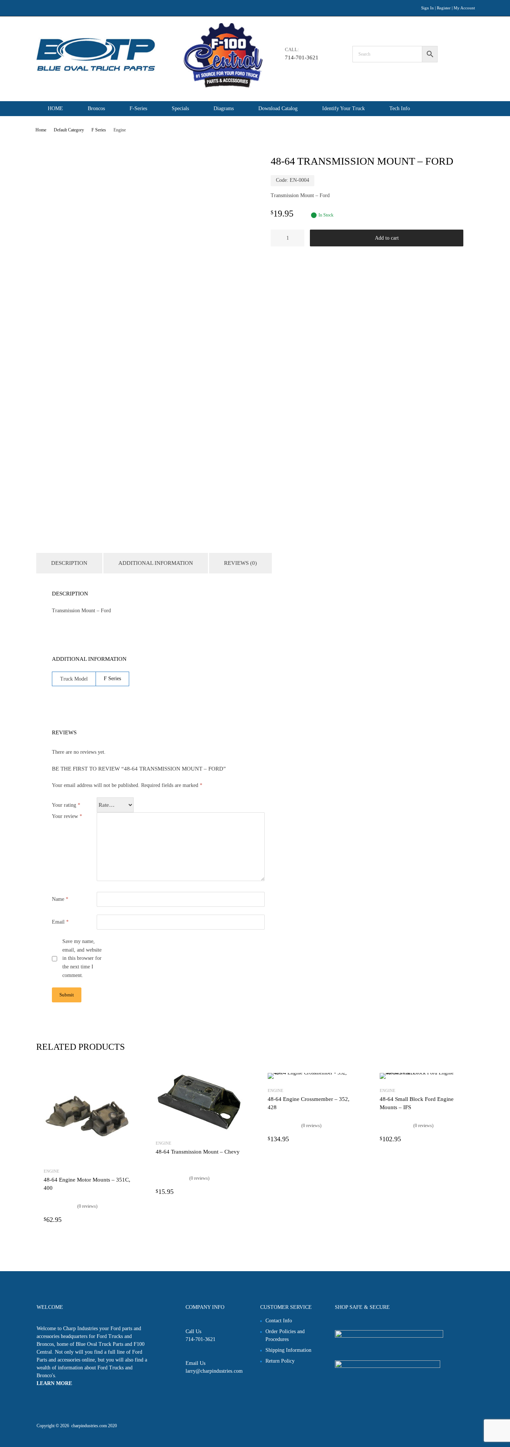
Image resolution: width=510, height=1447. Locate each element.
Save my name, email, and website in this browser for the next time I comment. (82, 958)
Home (40, 130)
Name (60, 899)
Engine (51, 1171)
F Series (98, 130)
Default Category (69, 130)
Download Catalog (278, 108)
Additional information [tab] (155, 563)
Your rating (66, 805)
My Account (464, 8)
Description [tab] (69, 563)
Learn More (54, 1383)
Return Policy (280, 1361)
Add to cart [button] (125, 1219)
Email (60, 922)
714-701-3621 (301, 57)
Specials (180, 108)
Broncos (96, 108)
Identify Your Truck (343, 108)
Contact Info (278, 1320)
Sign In (427, 8)
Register (444, 8)
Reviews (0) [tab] (240, 563)
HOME (55, 108)
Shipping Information (288, 1350)
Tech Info (399, 108)
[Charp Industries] (149, 86)
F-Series (138, 108)
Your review (67, 816)
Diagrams (224, 108)
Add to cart (387, 238)
